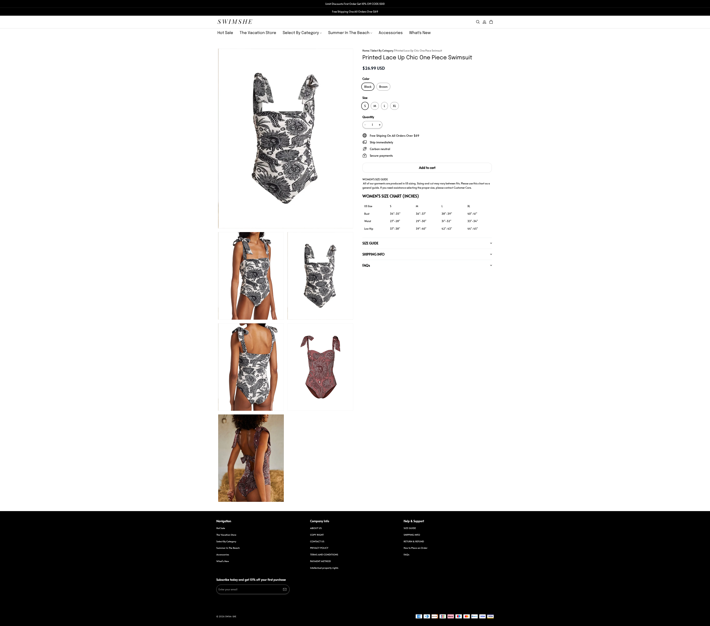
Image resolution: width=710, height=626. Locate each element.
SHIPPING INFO (412, 534)
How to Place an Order (415, 548)
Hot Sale (225, 33)
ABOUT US (316, 528)
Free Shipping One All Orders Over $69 (355, 11)
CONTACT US (317, 541)
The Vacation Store (258, 33)
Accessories (391, 33)
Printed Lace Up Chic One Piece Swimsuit (418, 50)
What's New (420, 33)
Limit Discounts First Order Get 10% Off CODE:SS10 (355, 4)
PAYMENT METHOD (320, 561)
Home (365, 50)
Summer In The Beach (348, 33)
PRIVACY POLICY (319, 548)
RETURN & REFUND (414, 541)
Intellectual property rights (324, 567)
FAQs (406, 554)
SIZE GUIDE (410, 528)
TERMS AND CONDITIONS (324, 554)
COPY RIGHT (317, 534)
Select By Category (301, 33)
